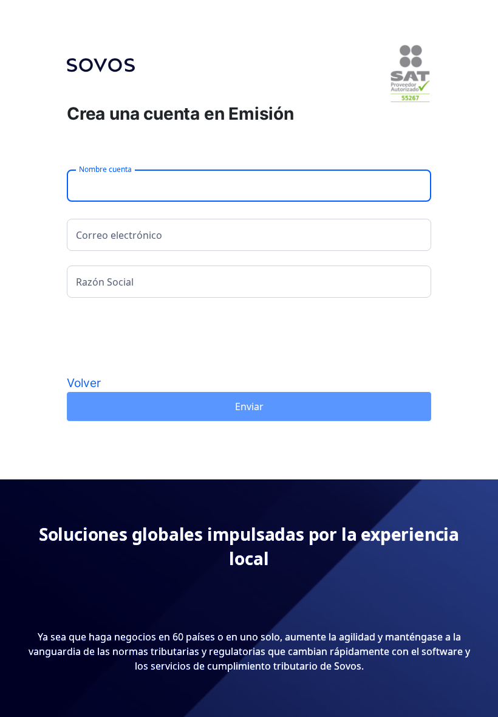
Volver (84, 383)
